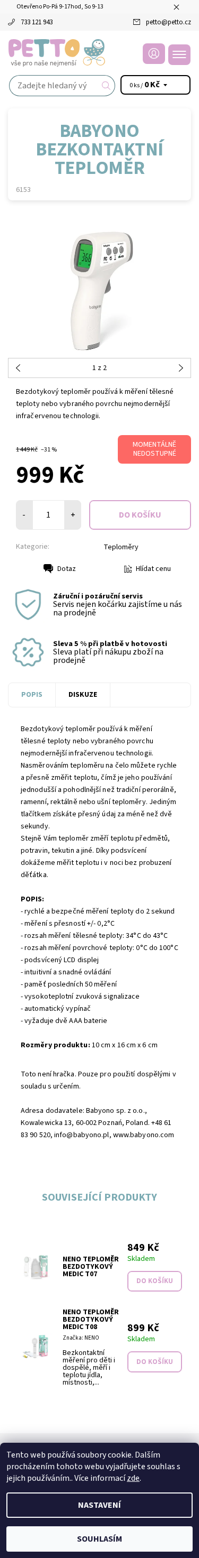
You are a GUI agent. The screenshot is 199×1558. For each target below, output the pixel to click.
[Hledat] (106, 85)
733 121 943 (37, 22)
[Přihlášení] (154, 53)
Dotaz (66, 569)
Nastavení (99, 1505)
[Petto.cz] (99, 53)
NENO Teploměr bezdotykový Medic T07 (91, 1267)
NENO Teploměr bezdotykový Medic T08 (91, 1319)
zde (133, 1478)
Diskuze (82, 694)
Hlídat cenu (153, 569)
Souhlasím (99, 1539)
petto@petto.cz (168, 22)
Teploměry (121, 547)
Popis (31, 694)
